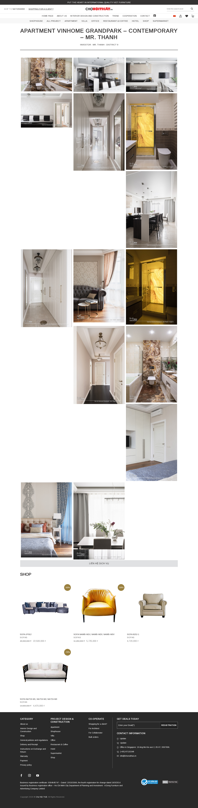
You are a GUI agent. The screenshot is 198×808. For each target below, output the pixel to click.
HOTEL (135, 21)
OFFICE (95, 21)
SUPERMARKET (161, 21)
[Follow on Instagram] (29, 776)
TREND (115, 16)
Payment (24, 761)
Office (53, 740)
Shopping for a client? (41, 9)
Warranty (24, 756)
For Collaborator (96, 733)
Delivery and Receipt (29, 744)
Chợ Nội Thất (41, 797)
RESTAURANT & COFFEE (115, 21)
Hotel (53, 749)
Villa (52, 736)
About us (62, 16)
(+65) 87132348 (127, 752)
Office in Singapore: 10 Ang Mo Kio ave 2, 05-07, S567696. (145, 747)
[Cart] (193, 15)
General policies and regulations (34, 740)
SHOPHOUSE (36, 21)
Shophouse (55, 731)
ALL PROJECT (54, 21)
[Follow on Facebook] (21, 776)
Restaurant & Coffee (59, 744)
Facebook (154, 15)
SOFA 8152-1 (133, 634)
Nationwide (14, 9)
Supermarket (56, 753)
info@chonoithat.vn (128, 756)
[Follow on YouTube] (37, 776)
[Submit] (192, 9)
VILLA (84, 21)
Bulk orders (93, 737)
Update (123, 738)
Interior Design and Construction (89, 16)
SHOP (146, 21)
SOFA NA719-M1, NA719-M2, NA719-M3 (38, 699)
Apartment (55, 727)
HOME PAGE (47, 16)
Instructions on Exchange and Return (33, 750)
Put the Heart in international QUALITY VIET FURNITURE (99, 2)
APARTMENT (71, 21)
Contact (145, 16)
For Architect (94, 728)
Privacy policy (26, 765)
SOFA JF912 (25, 634)
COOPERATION (130, 16)
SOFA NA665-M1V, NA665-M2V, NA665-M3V (94, 634)
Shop (22, 736)
